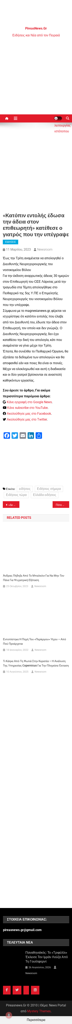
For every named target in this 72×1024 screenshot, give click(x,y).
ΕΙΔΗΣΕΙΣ (10, 241)
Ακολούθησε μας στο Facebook (29, 414)
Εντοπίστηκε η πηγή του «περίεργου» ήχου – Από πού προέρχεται (34, 641)
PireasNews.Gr (36, 28)
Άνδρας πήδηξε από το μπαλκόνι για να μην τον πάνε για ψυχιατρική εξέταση (33, 578)
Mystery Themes (39, 1011)
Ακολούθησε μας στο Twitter (27, 419)
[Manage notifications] (9, 1015)
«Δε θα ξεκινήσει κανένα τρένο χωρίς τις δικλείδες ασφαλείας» (13, 504)
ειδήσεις (25, 489)
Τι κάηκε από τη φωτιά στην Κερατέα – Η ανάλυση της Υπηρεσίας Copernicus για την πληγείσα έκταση (36, 663)
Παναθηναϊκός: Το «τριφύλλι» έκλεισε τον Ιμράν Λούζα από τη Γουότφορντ (46, 957)
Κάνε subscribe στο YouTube (27, 408)
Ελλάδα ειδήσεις (44, 495)
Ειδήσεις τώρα (16, 495)
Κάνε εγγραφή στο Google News (29, 402)
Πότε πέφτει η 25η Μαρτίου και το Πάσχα (62, 504)
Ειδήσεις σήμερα (49, 489)
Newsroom (44, 249)
